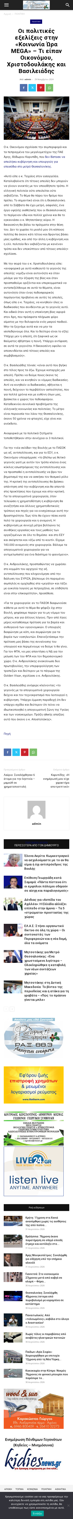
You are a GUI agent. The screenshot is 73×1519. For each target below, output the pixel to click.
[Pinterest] (41, 87)
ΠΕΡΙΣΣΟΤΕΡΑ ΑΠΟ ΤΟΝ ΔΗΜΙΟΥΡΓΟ (36, 845)
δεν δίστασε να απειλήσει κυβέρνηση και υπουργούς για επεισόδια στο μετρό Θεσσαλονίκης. (34, 161)
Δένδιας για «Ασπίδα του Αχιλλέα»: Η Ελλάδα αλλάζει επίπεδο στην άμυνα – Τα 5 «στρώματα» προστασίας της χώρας (46, 908)
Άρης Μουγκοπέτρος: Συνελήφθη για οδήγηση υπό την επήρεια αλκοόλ (46, 1259)
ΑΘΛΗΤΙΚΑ (60, 1489)
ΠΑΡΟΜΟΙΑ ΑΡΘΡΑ (36, 842)
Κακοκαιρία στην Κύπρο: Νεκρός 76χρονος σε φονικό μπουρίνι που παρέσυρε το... (46, 1374)
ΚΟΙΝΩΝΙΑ (32, 1489)
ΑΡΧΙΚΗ (8, 1489)
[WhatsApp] (49, 87)
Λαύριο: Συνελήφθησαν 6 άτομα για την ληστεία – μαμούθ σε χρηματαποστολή (19, 780)
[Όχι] (68, 1505)
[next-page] (12, 1009)
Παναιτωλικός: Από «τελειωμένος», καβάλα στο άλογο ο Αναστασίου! (47, 1319)
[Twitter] (32, 87)
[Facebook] (23, 87)
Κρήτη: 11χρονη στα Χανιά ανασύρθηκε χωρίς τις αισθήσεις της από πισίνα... (45, 1221)
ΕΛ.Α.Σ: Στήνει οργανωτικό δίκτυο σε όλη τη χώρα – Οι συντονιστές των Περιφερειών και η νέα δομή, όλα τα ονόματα (45, 934)
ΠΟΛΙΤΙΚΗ (20, 13)
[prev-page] (6, 1009)
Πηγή (7, 734)
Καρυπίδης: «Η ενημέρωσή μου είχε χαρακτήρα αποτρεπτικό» (56, 780)
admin (28, 79)
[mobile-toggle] (6, 5)
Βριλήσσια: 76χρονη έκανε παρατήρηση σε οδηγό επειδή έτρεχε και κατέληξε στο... (44, 1240)
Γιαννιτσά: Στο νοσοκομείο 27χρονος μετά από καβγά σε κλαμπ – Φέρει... (43, 1278)
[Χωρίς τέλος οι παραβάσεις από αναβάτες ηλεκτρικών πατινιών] (13, 1337)
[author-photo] (36, 818)
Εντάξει (37, 1513)
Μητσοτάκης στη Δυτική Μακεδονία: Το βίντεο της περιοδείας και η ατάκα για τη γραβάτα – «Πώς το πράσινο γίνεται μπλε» (46, 991)
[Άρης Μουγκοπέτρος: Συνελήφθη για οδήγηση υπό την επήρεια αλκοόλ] (13, 1259)
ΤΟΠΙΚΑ (20, 1489)
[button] (68, 5)
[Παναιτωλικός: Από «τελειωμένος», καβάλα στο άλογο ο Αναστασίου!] (13, 1319)
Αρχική (7, 13)
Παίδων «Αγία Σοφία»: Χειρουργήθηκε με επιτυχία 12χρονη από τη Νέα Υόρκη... (43, 1355)
